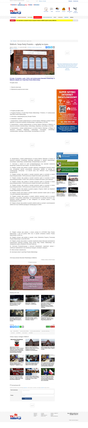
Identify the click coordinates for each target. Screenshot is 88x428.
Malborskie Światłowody (54, 416)
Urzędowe (60, 17)
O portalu (42, 413)
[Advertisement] (44, 30)
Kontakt (44, 1)
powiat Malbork (18, 332)
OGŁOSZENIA (46, 11)
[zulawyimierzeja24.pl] (22, 4)
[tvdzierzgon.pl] (36, 4)
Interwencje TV (37, 17)
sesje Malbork (31, 332)
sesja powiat (13, 332)
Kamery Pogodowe (22, 17)
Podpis (11, 395)
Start (11, 40)
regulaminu (25, 387)
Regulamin (42, 414)
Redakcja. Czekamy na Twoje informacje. (35, 47)
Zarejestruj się (75, 1)
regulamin (42, 387)
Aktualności (13, 17)
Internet (34, 416)
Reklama (40, 1)
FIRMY (52, 11)
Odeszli (71, 17)
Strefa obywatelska (47, 17)
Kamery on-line (43, 416)
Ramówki (66, 17)
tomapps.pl (76, 420)
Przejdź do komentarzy (33, 262)
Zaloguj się (70, 1)
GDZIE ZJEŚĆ (58, 11)
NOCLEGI (63, 11)
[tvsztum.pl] (30, 4)
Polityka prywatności (44, 415)
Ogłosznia (35, 414)
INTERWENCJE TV (69, 12)
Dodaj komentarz (27, 398)
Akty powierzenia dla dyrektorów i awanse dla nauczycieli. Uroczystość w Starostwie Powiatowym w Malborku (39, 20)
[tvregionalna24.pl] (13, 4)
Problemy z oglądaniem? (54, 413)
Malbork (12, 48)
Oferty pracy (67, 69)
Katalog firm (35, 415)
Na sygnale (30, 17)
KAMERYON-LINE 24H (75, 12)
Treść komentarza (14, 390)
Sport (55, 17)
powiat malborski (24, 332)
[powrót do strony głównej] (20, 10)
